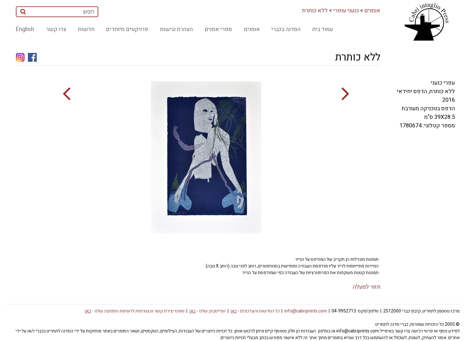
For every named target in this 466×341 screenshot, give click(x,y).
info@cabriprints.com (305, 311)
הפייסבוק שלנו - (207, 311)
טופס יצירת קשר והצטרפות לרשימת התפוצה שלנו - (134, 311)
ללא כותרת (315, 10)
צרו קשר (56, 29)
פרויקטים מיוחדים (127, 29)
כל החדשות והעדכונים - (255, 311)
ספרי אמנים (218, 29)
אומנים (372, 10)
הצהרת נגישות (176, 29)
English (25, 29)
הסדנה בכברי (286, 29)
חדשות (86, 29)
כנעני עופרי (346, 10)
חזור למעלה (366, 287)
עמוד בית (322, 29)
